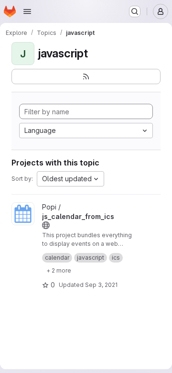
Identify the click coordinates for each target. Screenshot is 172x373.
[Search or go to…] (134, 11)
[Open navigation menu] (27, 11)
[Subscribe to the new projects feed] (86, 76)
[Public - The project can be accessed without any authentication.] (46, 225)
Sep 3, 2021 (101, 284)
